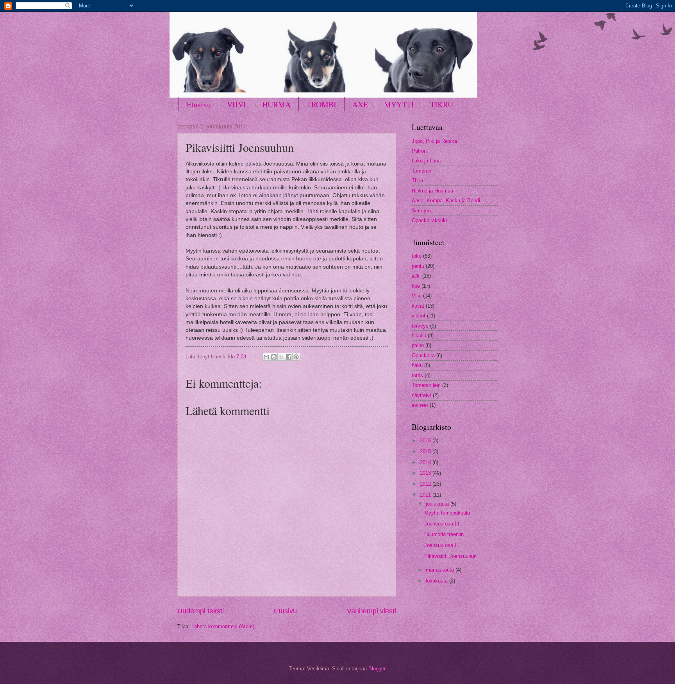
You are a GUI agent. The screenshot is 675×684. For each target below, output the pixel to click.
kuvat (418, 306)
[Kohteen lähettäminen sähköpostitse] (266, 357)
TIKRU (441, 104)
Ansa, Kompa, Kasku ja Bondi (446, 200)
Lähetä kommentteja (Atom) (222, 626)
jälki (416, 276)
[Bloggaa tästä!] (274, 357)
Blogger (376, 669)
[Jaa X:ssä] (281, 357)
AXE (360, 104)
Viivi (416, 296)
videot (418, 316)
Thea (417, 180)
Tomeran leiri (426, 385)
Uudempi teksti (200, 611)
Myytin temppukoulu (447, 513)
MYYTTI (399, 104)
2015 (426, 451)
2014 (426, 462)
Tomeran (421, 171)
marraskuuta (440, 570)
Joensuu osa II (441, 545)
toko (416, 256)
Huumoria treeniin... (446, 534)
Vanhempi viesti (371, 611)
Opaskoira (423, 355)
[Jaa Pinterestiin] (296, 357)
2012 (426, 484)
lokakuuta (437, 581)
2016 (426, 441)
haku (417, 365)
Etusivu (199, 104)
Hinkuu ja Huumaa (432, 191)
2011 (426, 495)
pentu (418, 266)
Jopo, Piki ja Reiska (434, 141)
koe (416, 286)
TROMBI (321, 104)
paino (418, 345)
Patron (419, 151)
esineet (420, 405)
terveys (420, 326)
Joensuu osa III (441, 524)
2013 (426, 473)
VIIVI (236, 104)
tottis (417, 375)
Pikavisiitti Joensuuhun (450, 556)
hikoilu (419, 335)
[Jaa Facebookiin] (289, 357)
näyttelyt (421, 395)
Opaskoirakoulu (429, 220)
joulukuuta (438, 504)
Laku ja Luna (426, 161)
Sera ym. (422, 211)
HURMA (276, 104)
